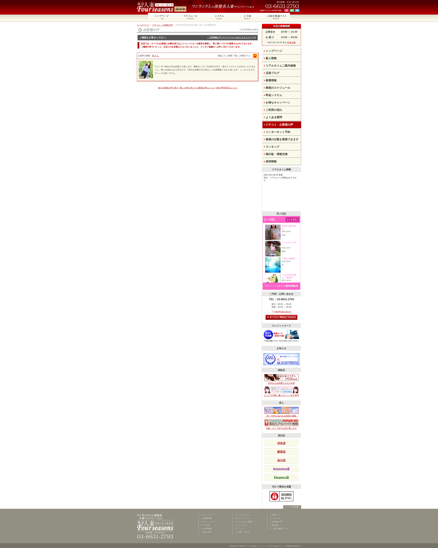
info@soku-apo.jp (283, 312)
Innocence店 (281, 468)
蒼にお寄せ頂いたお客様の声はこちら (197, 88)
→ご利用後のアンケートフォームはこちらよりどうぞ (231, 37)
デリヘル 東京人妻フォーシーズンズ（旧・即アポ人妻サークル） (265, 546)
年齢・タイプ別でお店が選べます (281, 428)
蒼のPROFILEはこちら (226, 88)
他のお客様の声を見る (168, 88)
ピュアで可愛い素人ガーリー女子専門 (281, 395)
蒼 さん (155, 56)
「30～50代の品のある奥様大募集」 (281, 416)
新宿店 (281, 451)
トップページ (143, 25)
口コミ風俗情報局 (288, 285)
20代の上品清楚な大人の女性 (281, 383)
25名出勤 (291, 42)
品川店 (281, 460)
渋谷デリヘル (271, 286)
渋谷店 (281, 443)
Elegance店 (281, 477)
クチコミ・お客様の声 (162, 25)
